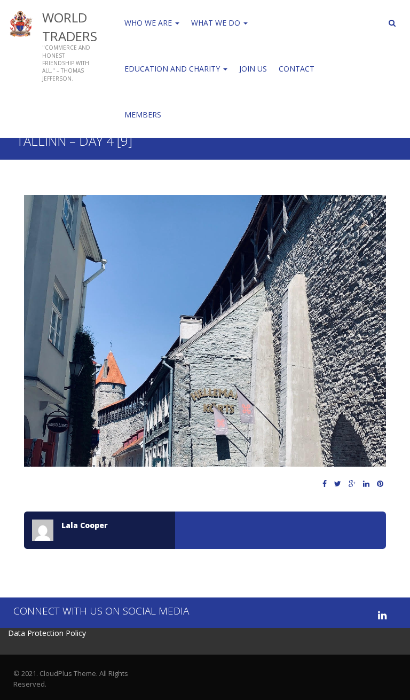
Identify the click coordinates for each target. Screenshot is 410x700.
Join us (253, 69)
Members (142, 114)
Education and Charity (173, 69)
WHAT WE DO (216, 23)
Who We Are (149, 23)
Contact (296, 69)
